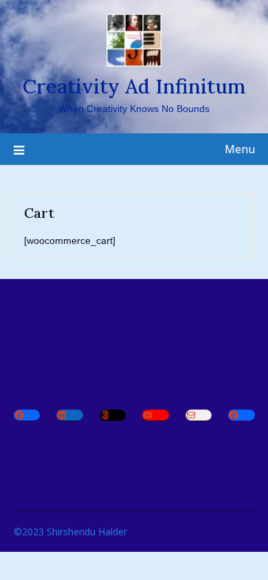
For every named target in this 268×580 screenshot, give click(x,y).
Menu (240, 149)
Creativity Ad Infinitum (134, 86)
